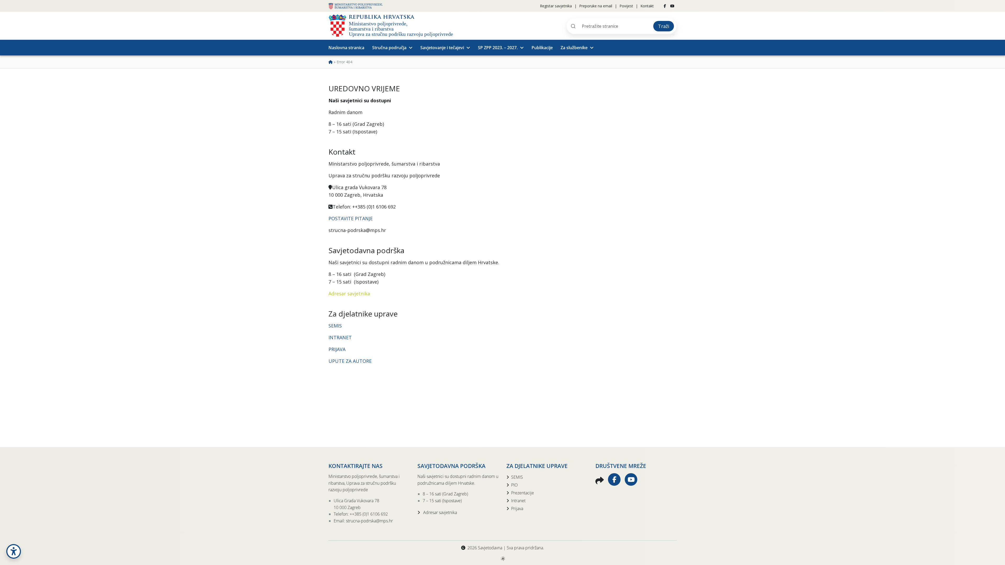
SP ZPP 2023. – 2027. (498, 47)
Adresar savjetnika (349, 293)
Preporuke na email (595, 5)
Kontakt (647, 5)
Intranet (518, 501)
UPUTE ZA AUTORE (350, 361)
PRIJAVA (337, 349)
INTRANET (340, 337)
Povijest (626, 5)
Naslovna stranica (346, 47)
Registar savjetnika (556, 5)
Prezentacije (522, 493)
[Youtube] (672, 6)
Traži (663, 26)
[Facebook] (665, 6)
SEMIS (335, 326)
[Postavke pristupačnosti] (13, 551)
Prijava (517, 508)
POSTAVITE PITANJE (350, 218)
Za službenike (574, 47)
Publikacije (542, 47)
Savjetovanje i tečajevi (442, 47)
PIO (514, 485)
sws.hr (502, 558)
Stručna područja (389, 47)
